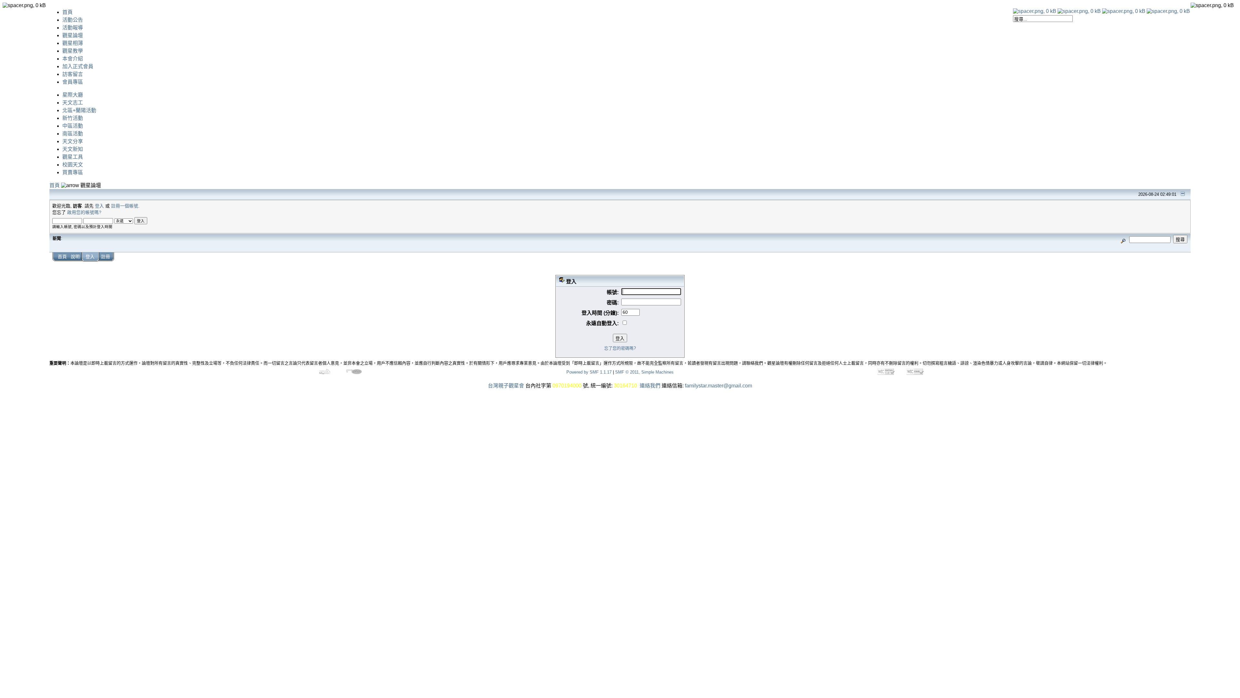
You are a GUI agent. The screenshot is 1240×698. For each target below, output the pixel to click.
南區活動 (72, 133)
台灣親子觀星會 (506, 385)
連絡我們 (650, 385)
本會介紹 (72, 58)
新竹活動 (72, 118)
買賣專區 (72, 172)
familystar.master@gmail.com (718, 385)
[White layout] (1034, 11)
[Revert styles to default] (1168, 11)
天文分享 (72, 141)
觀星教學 (72, 51)
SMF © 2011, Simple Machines (644, 372)
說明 (75, 256)
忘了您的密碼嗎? (620, 348)
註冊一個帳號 (124, 206)
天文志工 (72, 102)
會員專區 (72, 82)
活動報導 (72, 27)
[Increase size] (1123, 11)
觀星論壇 (72, 35)
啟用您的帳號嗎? (84, 212)
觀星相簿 (72, 43)
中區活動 (72, 126)
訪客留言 (72, 74)
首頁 (67, 12)
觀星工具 (72, 157)
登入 (99, 206)
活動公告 (72, 20)
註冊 (105, 256)
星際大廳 (72, 95)
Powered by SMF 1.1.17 (589, 372)
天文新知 (72, 149)
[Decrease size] (1079, 11)
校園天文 (72, 164)
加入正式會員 (77, 66)
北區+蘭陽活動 (79, 110)
